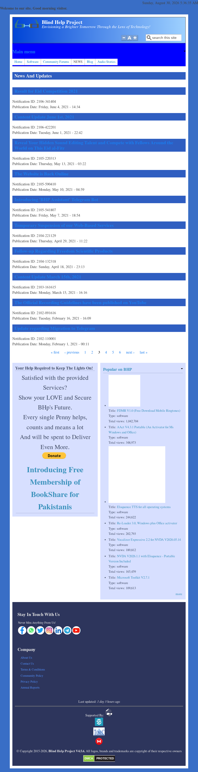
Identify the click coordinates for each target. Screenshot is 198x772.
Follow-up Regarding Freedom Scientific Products (63, 250)
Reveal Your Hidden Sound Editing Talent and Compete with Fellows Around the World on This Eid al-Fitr (93, 145)
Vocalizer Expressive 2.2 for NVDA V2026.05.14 (149, 539)
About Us (26, 657)
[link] (98, 51)
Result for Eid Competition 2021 (46, 91)
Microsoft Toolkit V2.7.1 (133, 577)
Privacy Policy (29, 681)
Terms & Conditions (33, 669)
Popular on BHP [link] (117, 369)
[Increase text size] (135, 40)
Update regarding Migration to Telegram (54, 328)
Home (18, 61)
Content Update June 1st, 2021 (44, 116)
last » (143, 352)
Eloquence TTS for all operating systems (144, 507)
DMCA (89, 758)
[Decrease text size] (124, 40)
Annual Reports (30, 687)
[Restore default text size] (129, 40)
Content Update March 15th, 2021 (47, 276)
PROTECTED (105, 758)
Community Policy (32, 675)
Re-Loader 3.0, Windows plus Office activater (147, 523)
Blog (90, 61)
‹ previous (71, 352)
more (179, 594)
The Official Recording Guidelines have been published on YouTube (80, 302)
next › (130, 352)
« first (55, 352)
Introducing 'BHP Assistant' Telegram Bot (56, 199)
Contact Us (27, 663)
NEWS (77, 61)
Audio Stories (106, 61)
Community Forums (56, 61)
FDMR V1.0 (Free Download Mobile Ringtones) (148, 410)
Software (33, 61)
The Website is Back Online (41, 173)
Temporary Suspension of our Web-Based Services (64, 225)
